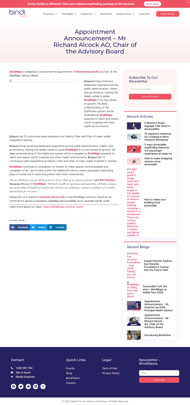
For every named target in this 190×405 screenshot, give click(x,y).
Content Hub (123, 14)
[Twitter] (21, 386)
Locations (144, 14)
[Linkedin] (35, 386)
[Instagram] (43, 386)
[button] (19, 227)
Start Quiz (152, 3)
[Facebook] (13, 386)
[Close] (187, 2)
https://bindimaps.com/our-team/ (63, 206)
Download (106, 14)
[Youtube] (28, 386)
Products (48, 14)
